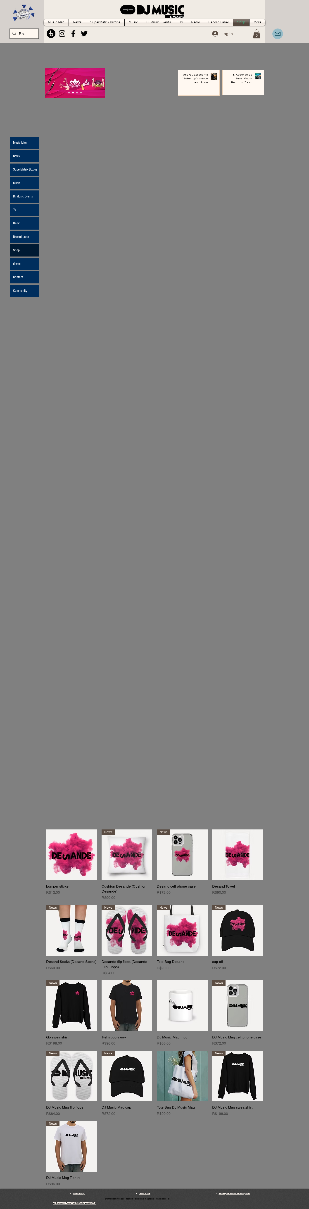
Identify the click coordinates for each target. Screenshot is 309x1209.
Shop (16, 250)
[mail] (277, 34)
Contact (18, 277)
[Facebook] (73, 33)
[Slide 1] (73, 92)
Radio (16, 223)
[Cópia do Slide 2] (81, 92)
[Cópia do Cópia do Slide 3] (69, 92)
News (16, 156)
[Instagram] (62, 33)
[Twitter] (84, 33)
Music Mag (20, 142)
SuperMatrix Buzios (25, 169)
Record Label (21, 237)
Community (20, 291)
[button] (256, 33)
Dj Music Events (23, 196)
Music (16, 183)
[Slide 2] (77, 92)
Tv (14, 210)
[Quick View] (71, 854)
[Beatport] (51, 33)
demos (17, 264)
